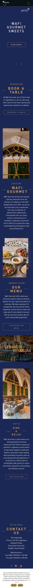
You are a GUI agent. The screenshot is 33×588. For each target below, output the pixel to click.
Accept (14, 585)
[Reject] (31, 570)
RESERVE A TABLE (17, 112)
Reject (20, 585)
